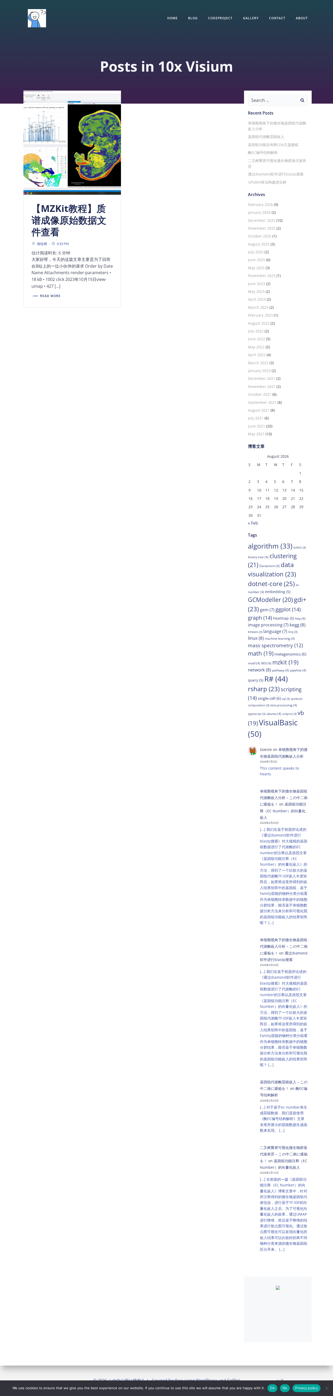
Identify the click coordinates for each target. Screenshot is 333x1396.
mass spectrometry (275, 645)
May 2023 (256, 291)
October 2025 (259, 236)
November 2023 (262, 275)
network (259, 670)
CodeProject (220, 18)
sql (286, 699)
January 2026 (259, 212)
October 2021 (259, 394)
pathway (280, 670)
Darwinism (269, 566)
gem (267, 610)
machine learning (280, 638)
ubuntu (273, 714)
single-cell (269, 698)
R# (276, 679)
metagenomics (290, 654)
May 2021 (256, 433)
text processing (283, 705)
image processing (268, 625)
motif (254, 663)
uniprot (289, 714)
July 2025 (256, 251)
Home (172, 18)
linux (256, 638)
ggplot (288, 609)
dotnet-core (271, 583)
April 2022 (257, 354)
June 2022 (256, 338)
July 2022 (256, 331)
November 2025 (262, 228)
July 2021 (256, 418)
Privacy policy (306, 1388)
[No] (326, 1388)
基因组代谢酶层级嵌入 (266, 136)
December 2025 (261, 220)
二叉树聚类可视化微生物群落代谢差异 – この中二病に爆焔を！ (284, 1154)
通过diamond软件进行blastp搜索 (276, 174)
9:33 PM (63, 243)
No (285, 1388)
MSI (266, 663)
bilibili (299, 547)
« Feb (253, 523)
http (300, 618)
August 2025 (259, 244)
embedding (277, 591)
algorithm (270, 546)
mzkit (285, 662)
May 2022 (256, 346)
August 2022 (259, 323)
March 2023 (258, 307)
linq (292, 632)
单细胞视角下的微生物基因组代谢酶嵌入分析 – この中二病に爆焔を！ (284, 798)
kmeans (255, 632)
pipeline (298, 670)
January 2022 (259, 370)
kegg (297, 625)
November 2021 (262, 386)
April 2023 (257, 299)
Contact (277, 18)
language (275, 631)
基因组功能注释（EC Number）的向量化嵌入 (283, 811)
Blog (193, 18)
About (302, 18)
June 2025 (256, 259)
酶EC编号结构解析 (263, 152)
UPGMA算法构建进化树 (267, 182)
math (260, 653)
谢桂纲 (42, 243)
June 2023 (256, 283)
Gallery (251, 18)
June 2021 (256, 426)
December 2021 (261, 378)
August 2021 (259, 410)
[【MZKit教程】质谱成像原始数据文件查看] (72, 142)
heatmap (283, 618)
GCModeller (270, 600)
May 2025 (256, 267)
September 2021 (262, 402)
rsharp (264, 689)
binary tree (258, 557)
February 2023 (260, 315)
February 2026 (260, 204)
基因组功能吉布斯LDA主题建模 (273, 144)
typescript (256, 714)
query (255, 680)
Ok (272, 1388)
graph (260, 617)
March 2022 (258, 362)
